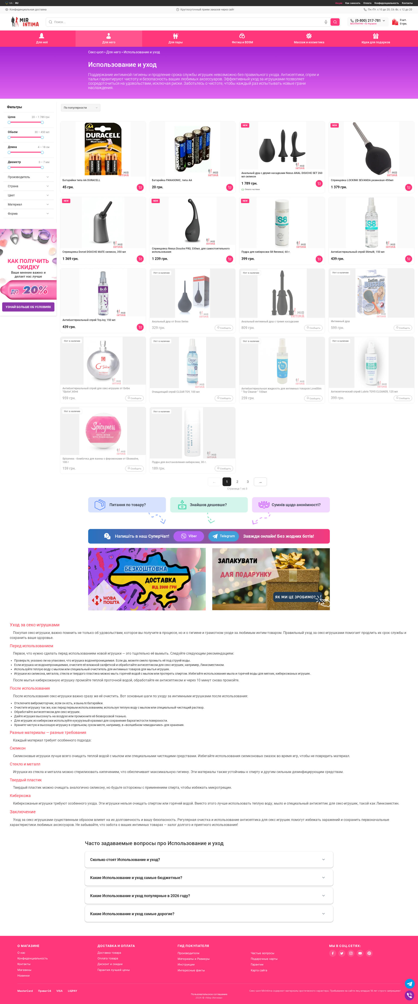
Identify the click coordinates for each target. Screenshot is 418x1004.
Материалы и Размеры (194, 958)
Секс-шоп (95, 52)
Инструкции (186, 964)
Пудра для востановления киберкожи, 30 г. (179, 462)
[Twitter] (341, 953)
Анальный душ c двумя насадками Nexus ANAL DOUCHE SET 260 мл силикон (281, 175)
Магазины (24, 970)
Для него (113, 52)
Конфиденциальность (386, 3)
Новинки (23, 975)
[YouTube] (360, 953)
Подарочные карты (264, 958)
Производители (188, 953)
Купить (140, 187)
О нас (21, 952)
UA (10, 3)
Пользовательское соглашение (209, 994)
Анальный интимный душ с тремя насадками (270, 321)
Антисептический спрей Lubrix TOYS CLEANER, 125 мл (364, 391)
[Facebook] (332, 953)
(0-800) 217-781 (368, 20)
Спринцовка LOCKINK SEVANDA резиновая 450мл (362, 180)
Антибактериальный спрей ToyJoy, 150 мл (88, 320)
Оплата (367, 3)
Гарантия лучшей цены (114, 970)
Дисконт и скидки (110, 964)
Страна (13, 186)
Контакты (407, 3)
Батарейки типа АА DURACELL (81, 180)
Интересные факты (191, 970)
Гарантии (257, 964)
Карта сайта (259, 970)
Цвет (11, 195)
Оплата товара (108, 958)
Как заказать (352, 3)
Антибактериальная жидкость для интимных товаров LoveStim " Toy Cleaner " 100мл (281, 390)
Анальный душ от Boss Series (170, 321)
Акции (338, 3)
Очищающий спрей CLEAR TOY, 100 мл (176, 391)
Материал (15, 204)
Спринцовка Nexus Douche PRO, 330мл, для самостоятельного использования (191, 250)
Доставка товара (109, 952)
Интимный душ (340, 321)
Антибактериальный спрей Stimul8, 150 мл (357, 251)
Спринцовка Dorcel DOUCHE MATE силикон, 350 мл (94, 251)
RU (16, 3)
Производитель (19, 177)
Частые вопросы (262, 953)
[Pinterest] (369, 953)
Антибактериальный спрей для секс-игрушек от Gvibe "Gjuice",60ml (96, 390)
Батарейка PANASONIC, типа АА (172, 180)
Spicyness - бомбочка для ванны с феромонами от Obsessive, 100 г (100, 460)
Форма (13, 213)
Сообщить (135, 398)
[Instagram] (350, 953)
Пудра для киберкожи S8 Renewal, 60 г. (265, 251)
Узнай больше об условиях (28, 307)
